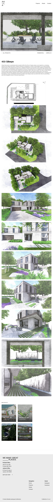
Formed (48, 499)
